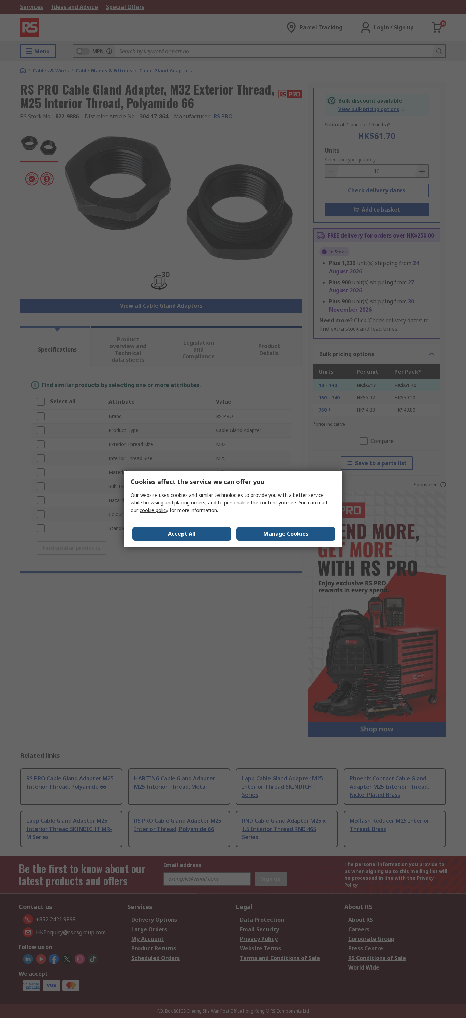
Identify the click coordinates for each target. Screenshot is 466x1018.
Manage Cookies (285, 533)
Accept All (182, 533)
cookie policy (154, 510)
